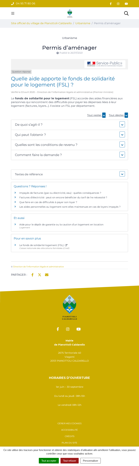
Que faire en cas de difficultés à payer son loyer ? (48, 202)
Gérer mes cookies (69, 423)
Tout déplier (117, 115)
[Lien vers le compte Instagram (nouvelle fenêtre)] (118, 3)
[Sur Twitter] (39, 274)
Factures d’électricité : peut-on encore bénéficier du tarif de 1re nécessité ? (63, 197)
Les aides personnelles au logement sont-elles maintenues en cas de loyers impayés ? (70, 206)
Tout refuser (69, 460)
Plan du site (69, 442)
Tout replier (94, 115)
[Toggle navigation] (12, 13)
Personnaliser (90, 460)
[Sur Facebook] (32, 274)
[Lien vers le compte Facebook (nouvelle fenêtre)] (110, 3)
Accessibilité (69, 429)
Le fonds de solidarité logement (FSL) (41, 245)
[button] (69, 125)
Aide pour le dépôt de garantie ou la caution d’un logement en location (61, 224)
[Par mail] (47, 274)
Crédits (69, 436)
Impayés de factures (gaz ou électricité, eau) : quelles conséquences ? (60, 192)
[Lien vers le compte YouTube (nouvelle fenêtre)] (126, 3)
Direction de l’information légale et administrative (38, 266)
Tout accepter (48, 460)
